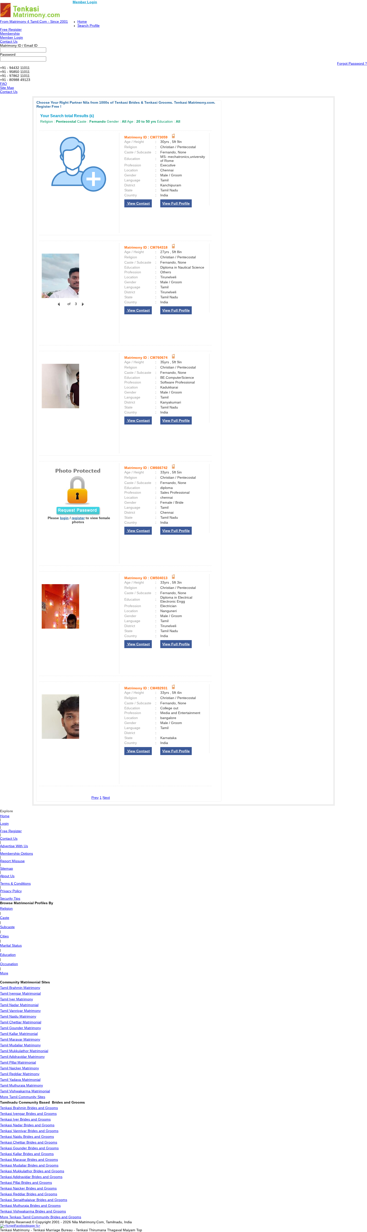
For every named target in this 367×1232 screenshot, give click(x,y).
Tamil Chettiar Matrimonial (20, 1022)
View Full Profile (176, 203)
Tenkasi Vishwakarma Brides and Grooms (33, 1211)
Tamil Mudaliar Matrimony (20, 1045)
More (4, 973)
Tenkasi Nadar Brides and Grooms (27, 1125)
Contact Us (8, 41)
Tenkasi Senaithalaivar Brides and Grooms (33, 1200)
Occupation (9, 964)
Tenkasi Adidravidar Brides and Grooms (31, 1177)
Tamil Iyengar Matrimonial (20, 993)
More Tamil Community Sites (22, 1097)
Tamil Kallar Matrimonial (19, 1034)
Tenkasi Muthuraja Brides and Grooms (30, 1206)
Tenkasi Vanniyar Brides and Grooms (29, 1131)
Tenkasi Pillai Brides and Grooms (26, 1183)
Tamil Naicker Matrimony (19, 1068)
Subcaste (7, 927)
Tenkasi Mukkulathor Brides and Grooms (32, 1171)
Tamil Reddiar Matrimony (19, 1074)
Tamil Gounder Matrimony (20, 1028)
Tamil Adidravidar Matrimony (22, 1057)
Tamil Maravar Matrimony (20, 1039)
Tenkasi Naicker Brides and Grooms (28, 1188)
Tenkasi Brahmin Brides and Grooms (29, 1108)
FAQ (3, 84)
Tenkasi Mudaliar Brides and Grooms (29, 1165)
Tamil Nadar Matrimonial (19, 1005)
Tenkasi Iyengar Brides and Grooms (28, 1114)
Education (8, 955)
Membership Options (16, 853)
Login (4, 823)
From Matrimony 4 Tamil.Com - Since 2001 (34, 21)
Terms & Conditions (15, 883)
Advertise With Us (14, 846)
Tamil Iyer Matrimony (16, 999)
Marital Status (11, 945)
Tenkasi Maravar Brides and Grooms (29, 1160)
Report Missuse (12, 861)
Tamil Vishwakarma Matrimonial (25, 1091)
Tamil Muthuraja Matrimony (21, 1085)
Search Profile (88, 25)
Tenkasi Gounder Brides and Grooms (29, 1148)
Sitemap (6, 868)
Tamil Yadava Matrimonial (20, 1080)
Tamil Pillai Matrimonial (18, 1062)
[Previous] (58, 307)
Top (139, 1230)
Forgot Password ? (352, 63)
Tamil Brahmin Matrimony (20, 988)
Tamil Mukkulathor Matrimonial (24, 1051)
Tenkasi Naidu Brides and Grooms (27, 1137)
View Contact (138, 203)
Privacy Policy (11, 891)
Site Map (7, 88)
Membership (10, 33)
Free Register (11, 29)
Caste (4, 918)
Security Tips (10, 898)
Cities (4, 936)
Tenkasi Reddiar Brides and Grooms (28, 1194)
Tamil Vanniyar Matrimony (20, 1011)
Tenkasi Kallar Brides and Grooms (27, 1154)
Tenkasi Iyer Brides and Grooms (25, 1119)
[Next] (82, 307)
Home (82, 21)
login (64, 518)
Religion (6, 908)
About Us (7, 876)
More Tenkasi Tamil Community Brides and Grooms (40, 1217)
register (78, 518)
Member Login (85, 2)
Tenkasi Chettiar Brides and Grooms (28, 1142)
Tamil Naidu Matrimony (18, 1016)
